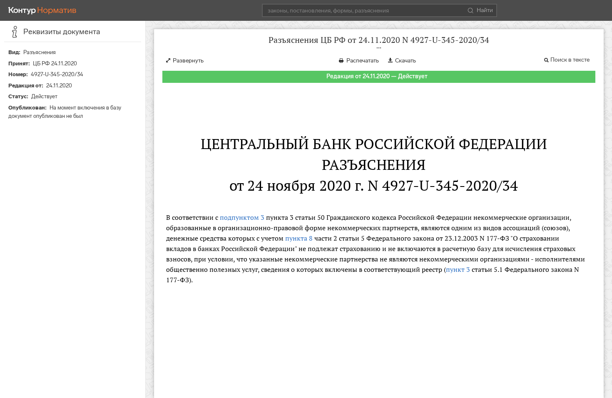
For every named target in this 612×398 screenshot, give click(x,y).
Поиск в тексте (570, 59)
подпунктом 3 (242, 217)
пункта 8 (299, 238)
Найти (485, 10)
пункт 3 (458, 269)
